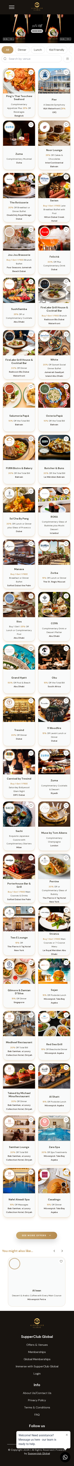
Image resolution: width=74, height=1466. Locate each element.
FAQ (37, 1415)
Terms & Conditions (37, 1407)
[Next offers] (62, 1251)
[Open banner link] (37, 28)
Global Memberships (37, 1359)
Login (37, 1373)
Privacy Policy (37, 1400)
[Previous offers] (54, 1251)
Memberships (37, 1352)
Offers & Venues (37, 1345)
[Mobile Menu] (12, 7)
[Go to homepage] (37, 1323)
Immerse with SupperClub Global (37, 1366)
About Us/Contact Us (37, 1393)
